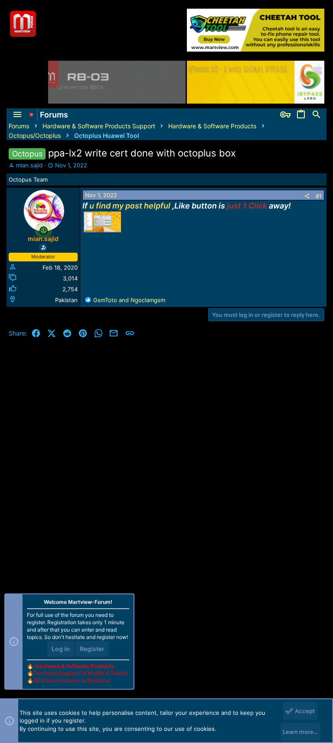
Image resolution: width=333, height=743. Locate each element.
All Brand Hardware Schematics (71, 680)
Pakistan (66, 300)
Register (92, 648)
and (129, 300)
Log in (61, 648)
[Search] (316, 115)
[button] (17, 115)
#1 (319, 195)
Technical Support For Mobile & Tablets (80, 673)
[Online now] (43, 230)
